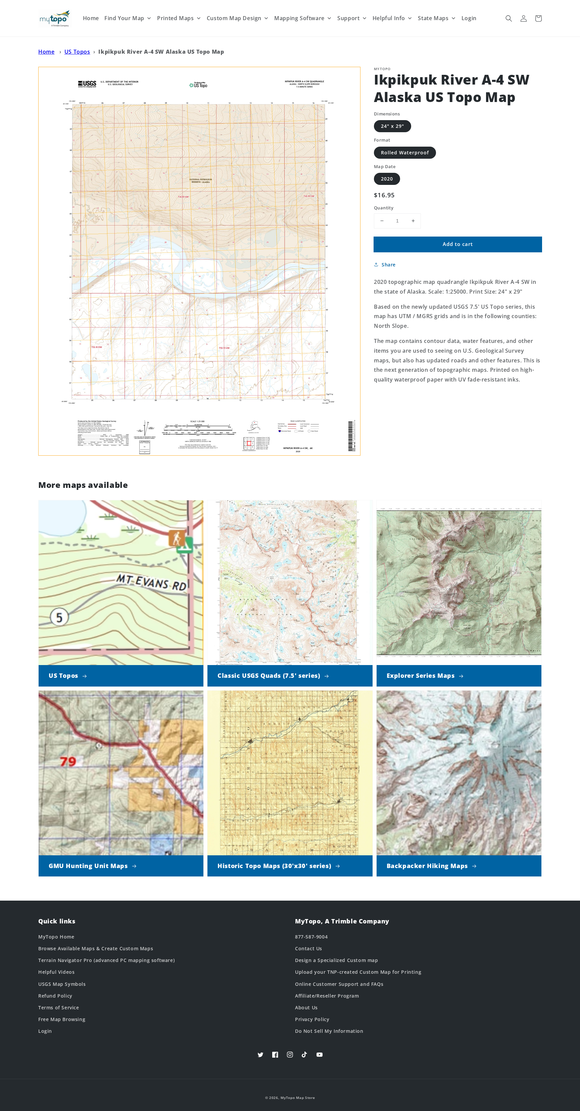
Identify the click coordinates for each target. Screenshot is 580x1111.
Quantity (383, 208)
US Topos (77, 51)
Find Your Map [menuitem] (124, 18)
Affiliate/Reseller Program (327, 996)
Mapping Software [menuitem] (299, 18)
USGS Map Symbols (62, 984)
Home (46, 51)
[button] (508, 18)
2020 (387, 178)
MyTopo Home (56, 936)
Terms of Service (58, 1007)
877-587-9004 (311, 936)
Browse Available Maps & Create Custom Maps (95, 948)
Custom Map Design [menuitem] (234, 18)
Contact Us (308, 948)
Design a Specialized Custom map (336, 960)
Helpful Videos (56, 972)
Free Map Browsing (61, 1019)
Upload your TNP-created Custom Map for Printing (358, 972)
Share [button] (389, 264)
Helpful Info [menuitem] (389, 18)
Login (45, 1031)
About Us (306, 1007)
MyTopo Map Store (298, 1097)
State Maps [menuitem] (433, 18)
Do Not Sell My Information (329, 1031)
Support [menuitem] (348, 18)
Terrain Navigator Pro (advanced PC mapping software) (106, 960)
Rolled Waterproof (405, 152)
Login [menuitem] (469, 18)
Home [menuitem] (91, 18)
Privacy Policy (312, 1019)
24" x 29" (392, 126)
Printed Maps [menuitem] (175, 18)
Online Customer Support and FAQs (339, 984)
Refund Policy (55, 996)
